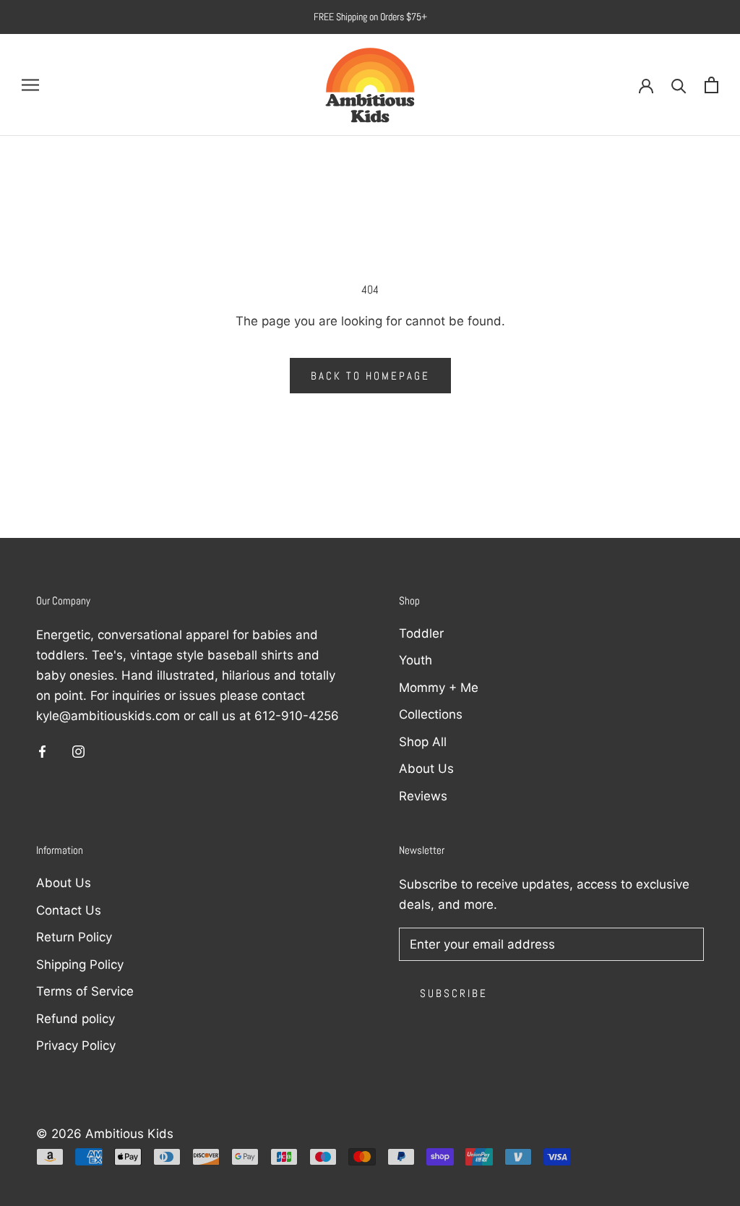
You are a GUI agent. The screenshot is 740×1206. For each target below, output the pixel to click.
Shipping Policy (80, 964)
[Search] (679, 85)
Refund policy (75, 1019)
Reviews (423, 796)
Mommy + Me (438, 687)
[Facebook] (42, 750)
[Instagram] (78, 750)
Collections (430, 714)
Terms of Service (85, 991)
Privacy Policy (76, 1045)
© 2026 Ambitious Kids (104, 1133)
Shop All (423, 742)
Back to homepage (370, 375)
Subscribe (454, 993)
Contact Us (68, 910)
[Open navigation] (30, 84)
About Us (426, 768)
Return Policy (74, 937)
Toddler (421, 633)
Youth (415, 660)
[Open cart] (711, 85)
